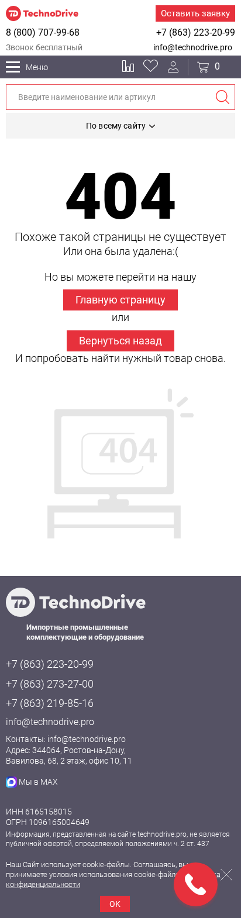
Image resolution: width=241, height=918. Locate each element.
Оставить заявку (195, 13)
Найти (222, 97)
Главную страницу (120, 300)
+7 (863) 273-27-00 (50, 684)
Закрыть (226, 874)
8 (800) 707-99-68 (43, 32)
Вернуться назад (120, 340)
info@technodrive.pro (192, 47)
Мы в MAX (38, 781)
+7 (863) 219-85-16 (50, 703)
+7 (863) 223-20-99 (195, 32)
